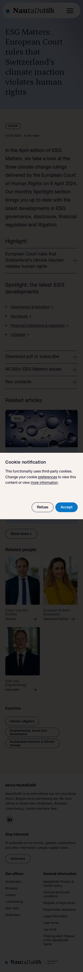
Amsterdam (13, 882)
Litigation (18, 335)
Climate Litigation (22, 721)
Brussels (11, 888)
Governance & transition (30, 307)
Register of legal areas (59, 903)
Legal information (55, 916)
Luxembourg (14, 902)
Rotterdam (12, 915)
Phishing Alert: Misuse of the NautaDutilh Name (58, 940)
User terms (51, 923)
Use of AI (49, 929)
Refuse (42, 507)
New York (12, 908)
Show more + (21, 534)
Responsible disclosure (59, 910)
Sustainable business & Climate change (32, 744)
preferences (47, 477)
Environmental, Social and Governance (28, 732)
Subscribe (18, 859)
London (10, 895)
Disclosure (19, 317)
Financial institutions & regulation (38, 326)
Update (13, 126)
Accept (66, 507)
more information (44, 483)
